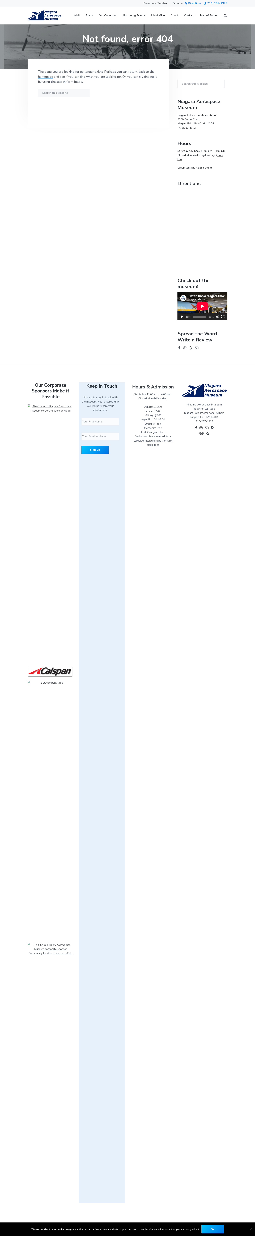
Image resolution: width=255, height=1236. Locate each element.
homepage (45, 77)
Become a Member (155, 3)
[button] (215, 3)
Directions (194, 3)
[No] (250, 1229)
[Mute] (217, 317)
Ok (212, 1229)
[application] (202, 306)
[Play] (182, 317)
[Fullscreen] (223, 317)
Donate (177, 3)
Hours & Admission (153, 387)
